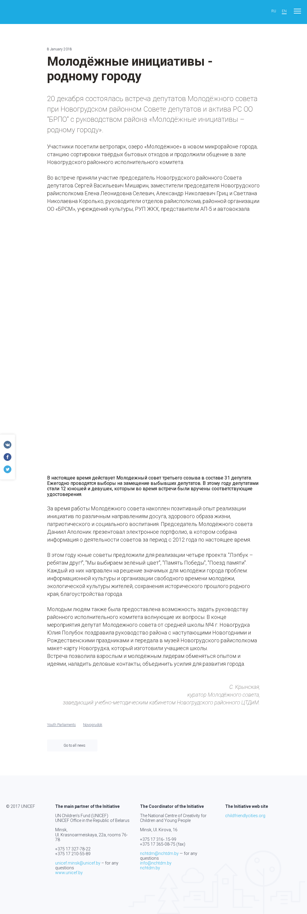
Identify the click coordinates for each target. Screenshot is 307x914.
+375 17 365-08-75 (157, 844)
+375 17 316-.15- (155, 839)
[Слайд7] (80, 416)
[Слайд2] (153, 270)
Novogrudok (92, 725)
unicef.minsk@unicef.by (77, 863)
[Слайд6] (226, 343)
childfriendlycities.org (245, 815)
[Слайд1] (80, 270)
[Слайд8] (153, 416)
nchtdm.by (150, 867)
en (284, 11)
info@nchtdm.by (155, 863)
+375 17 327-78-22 (73, 849)
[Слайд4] (80, 343)
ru (273, 11)
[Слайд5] (153, 343)
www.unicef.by (69, 872)
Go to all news (74, 745)
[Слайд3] (226, 270)
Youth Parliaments (61, 725)
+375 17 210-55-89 (73, 853)
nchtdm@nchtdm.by (159, 853)
